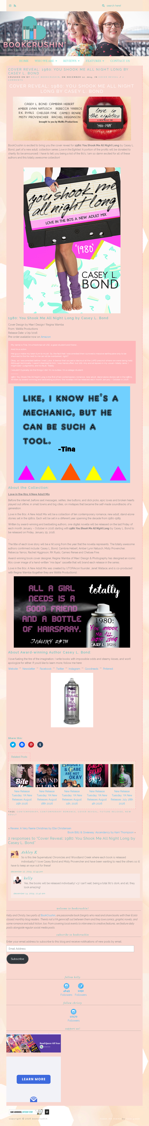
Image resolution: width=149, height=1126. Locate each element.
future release (111, 812)
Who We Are (45, 61)
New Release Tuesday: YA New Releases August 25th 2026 (22, 797)
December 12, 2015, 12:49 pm (27, 871)
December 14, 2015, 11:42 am (29, 893)
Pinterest (108, 668)
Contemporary (27, 812)
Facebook (45, 668)
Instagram (74, 668)
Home (24, 61)
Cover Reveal (109, 77)
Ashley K (29, 852)
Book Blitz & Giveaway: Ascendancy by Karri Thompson (101, 832)
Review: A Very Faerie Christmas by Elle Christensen (40, 828)
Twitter (60, 668)
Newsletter (29, 668)
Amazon (46, 336)
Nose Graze (133, 1119)
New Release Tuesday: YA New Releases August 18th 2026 (47, 797)
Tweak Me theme (110, 1119)
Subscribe (17, 959)
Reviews (70, 61)
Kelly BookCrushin (45, 77)
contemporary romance (58, 812)
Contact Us (120, 61)
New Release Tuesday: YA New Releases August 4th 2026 (97, 797)
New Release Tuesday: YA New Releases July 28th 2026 (122, 797)
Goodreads (91, 668)
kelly (28, 878)
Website (13, 668)
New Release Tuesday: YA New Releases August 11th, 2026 (72, 797)
